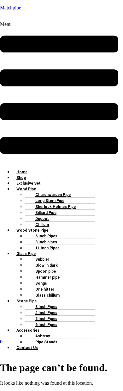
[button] (59, 92)
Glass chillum (47, 295)
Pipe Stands (46, 342)
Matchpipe (10, 7)
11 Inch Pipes (47, 248)
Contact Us (27, 348)
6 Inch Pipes (46, 325)
